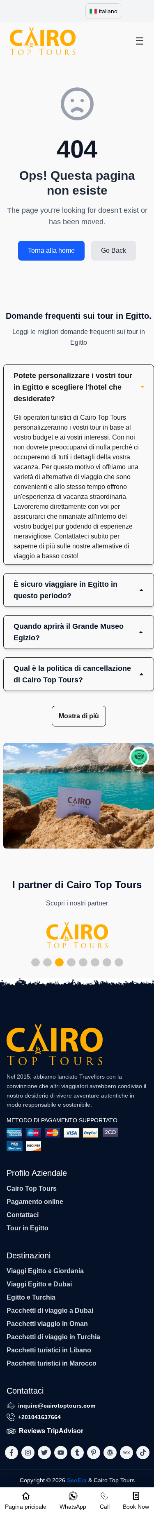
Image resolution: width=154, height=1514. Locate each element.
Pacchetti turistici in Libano (49, 1350)
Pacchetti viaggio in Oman (47, 1323)
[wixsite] (126, 1452)
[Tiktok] (142, 1452)
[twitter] (44, 1452)
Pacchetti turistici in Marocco (52, 1363)
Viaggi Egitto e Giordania (45, 1270)
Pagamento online (35, 1201)
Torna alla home (51, 250)
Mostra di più (79, 715)
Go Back (113, 250)
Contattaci (23, 1214)
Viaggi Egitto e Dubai (39, 1284)
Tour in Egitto (27, 1228)
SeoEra (77, 1480)
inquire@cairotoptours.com (56, 1405)
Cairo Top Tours (32, 1188)
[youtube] (60, 1452)
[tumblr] (77, 1452)
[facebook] (11, 1452)
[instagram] (27, 1452)
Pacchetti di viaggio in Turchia (53, 1336)
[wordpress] (110, 1452)
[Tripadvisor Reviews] (139, 757)
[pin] (93, 1452)
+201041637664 (39, 1417)
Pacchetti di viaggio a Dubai (50, 1310)
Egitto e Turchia (31, 1297)
